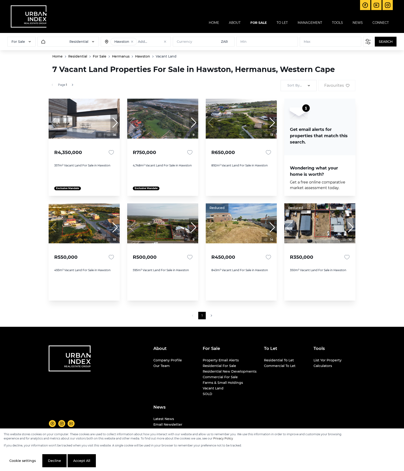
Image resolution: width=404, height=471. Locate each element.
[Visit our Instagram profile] (61, 423)
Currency (184, 42)
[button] (132, 41)
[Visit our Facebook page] (52, 423)
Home (57, 56)
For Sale (99, 56)
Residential (77, 56)
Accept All (81, 461)
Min (243, 42)
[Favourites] (111, 152)
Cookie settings (22, 461)
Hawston (142, 56)
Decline (54, 461)
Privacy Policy (223, 438)
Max (307, 42)
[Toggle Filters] (368, 42)
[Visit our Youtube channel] (71, 423)
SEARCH (386, 42)
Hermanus (121, 56)
